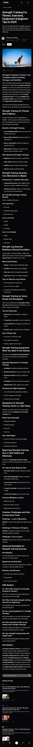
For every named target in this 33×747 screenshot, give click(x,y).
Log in (28, 2)
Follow (9, 44)
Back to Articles (7, 7)
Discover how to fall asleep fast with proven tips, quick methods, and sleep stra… (15, 691)
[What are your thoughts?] (16, 675)
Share (3, 44)
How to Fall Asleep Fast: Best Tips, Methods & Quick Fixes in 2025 (16, 687)
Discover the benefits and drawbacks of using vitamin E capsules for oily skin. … (16, 712)
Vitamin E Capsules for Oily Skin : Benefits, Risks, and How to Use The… (15, 708)
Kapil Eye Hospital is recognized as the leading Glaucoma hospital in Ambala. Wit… (16, 733)
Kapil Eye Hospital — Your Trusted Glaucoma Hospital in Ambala (16, 730)
